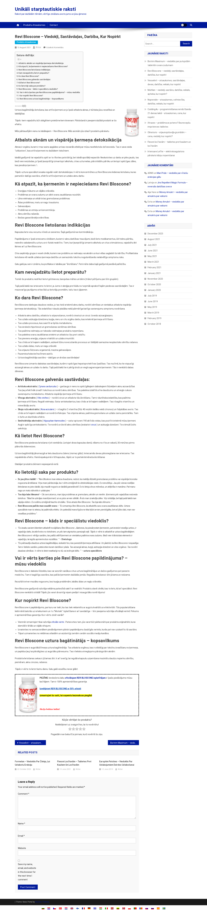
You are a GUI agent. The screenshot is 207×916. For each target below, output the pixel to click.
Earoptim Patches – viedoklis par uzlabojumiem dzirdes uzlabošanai (116, 763)
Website (22, 848)
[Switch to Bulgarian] (43, 908)
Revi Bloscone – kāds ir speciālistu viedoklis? (38, 89)
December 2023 (155, 233)
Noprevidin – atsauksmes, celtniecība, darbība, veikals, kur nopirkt (166, 102)
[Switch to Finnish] (77, 908)
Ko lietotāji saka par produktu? (31, 86)
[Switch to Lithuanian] (118, 908)
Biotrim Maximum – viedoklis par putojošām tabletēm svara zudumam (124, 743)
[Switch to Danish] (60, 908)
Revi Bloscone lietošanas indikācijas (34, 70)
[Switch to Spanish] (158, 908)
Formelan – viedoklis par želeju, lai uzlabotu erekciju (32, 763)
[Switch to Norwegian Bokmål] (124, 908)
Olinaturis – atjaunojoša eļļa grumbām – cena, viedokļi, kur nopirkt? (167, 134)
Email (21, 836)
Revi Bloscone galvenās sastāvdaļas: (34, 79)
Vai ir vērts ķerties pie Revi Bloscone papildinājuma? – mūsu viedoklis (50, 92)
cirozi (93, 424)
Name (21, 823)
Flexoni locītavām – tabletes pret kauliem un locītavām (74, 763)
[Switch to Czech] (54, 908)
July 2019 (152, 295)
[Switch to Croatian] (49, 908)
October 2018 (154, 324)
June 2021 (153, 250)
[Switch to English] (72, 908)
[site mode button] (184, 25)
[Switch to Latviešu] (112, 908)
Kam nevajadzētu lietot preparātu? (33, 73)
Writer (38, 47)
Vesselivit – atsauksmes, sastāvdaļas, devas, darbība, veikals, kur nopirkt (32, 743)
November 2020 (155, 279)
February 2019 (154, 318)
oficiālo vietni (57, 622)
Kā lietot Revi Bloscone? (29, 83)
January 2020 (154, 290)
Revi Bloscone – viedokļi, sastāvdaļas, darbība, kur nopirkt (166, 73)
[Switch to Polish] (129, 908)
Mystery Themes (42, 902)
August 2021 (154, 239)
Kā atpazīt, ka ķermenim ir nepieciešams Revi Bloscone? (43, 66)
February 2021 (154, 267)
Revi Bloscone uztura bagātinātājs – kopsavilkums (42, 99)
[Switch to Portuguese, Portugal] (135, 908)
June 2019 (153, 301)
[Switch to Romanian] (141, 908)
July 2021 (152, 245)
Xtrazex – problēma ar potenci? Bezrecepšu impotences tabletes (169, 125)
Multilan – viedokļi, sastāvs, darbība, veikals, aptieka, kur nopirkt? (169, 92)
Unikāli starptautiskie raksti (45, 9)
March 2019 (153, 312)
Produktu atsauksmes (34, 25)
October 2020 (154, 284)
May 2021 (152, 256)
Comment (23, 794)
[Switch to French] (83, 908)
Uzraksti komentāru (54, 47)
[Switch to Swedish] (164, 908)
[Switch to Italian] (106, 908)
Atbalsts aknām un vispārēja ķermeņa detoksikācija (40, 63)
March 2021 (153, 262)
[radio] (70, 729)
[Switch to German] (89, 908)
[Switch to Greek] (95, 908)
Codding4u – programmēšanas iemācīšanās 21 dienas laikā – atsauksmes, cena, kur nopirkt (169, 113)
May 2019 (152, 307)
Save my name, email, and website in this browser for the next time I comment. (27, 872)
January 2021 (154, 273)
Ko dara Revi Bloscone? (28, 76)
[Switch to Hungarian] (101, 908)
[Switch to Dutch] (66, 908)
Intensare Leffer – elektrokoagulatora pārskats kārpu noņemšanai (166, 153)
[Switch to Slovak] (147, 908)
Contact (54, 25)
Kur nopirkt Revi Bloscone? (31, 95)
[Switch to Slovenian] (152, 908)
